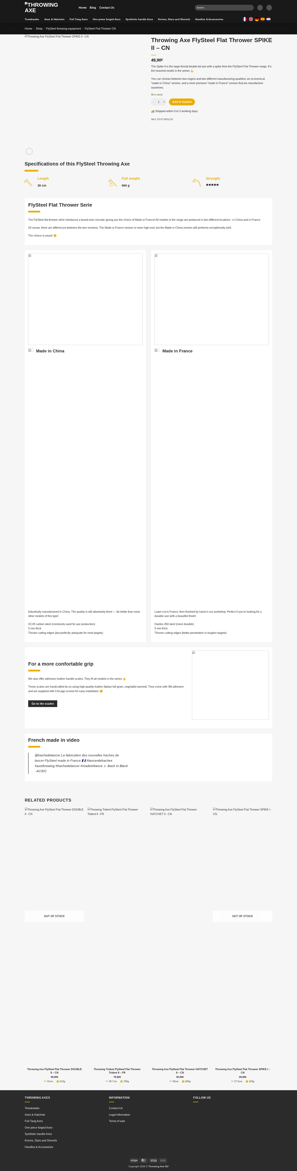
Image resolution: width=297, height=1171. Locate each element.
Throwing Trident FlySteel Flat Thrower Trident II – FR (117, 1071)
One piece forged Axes (106, 19)
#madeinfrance (91, 766)
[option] (258, 19)
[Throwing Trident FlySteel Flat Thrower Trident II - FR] (117, 936)
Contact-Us (116, 1108)
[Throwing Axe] (49, 7)
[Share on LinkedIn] (179, 127)
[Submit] (250, 8)
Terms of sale (117, 1121)
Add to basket (182, 101)
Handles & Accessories (209, 19)
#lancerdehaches (99, 760)
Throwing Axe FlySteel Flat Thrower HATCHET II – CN (180, 1071)
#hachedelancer (68, 766)
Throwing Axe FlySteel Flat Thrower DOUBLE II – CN (54, 1071)
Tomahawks (32, 19)
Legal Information (119, 1114)
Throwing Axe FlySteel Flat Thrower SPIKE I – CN (242, 1071)
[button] (260, 7)
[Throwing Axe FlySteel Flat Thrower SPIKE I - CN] (242, 936)
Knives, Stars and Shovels (174, 19)
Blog (93, 7)
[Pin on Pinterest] (173, 127)
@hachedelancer (47, 755)
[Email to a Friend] (166, 127)
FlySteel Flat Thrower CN (100, 28)
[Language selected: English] (260, 19)
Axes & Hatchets (54, 19)
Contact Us (106, 7)
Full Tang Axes (79, 19)
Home (83, 7)
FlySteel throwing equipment (63, 28)
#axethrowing (45, 766)
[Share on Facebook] (154, 127)
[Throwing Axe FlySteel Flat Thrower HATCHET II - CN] (180, 936)
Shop (39, 28)
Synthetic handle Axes (139, 19)
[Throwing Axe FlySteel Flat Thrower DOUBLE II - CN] (54, 936)
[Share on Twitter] (160, 127)
